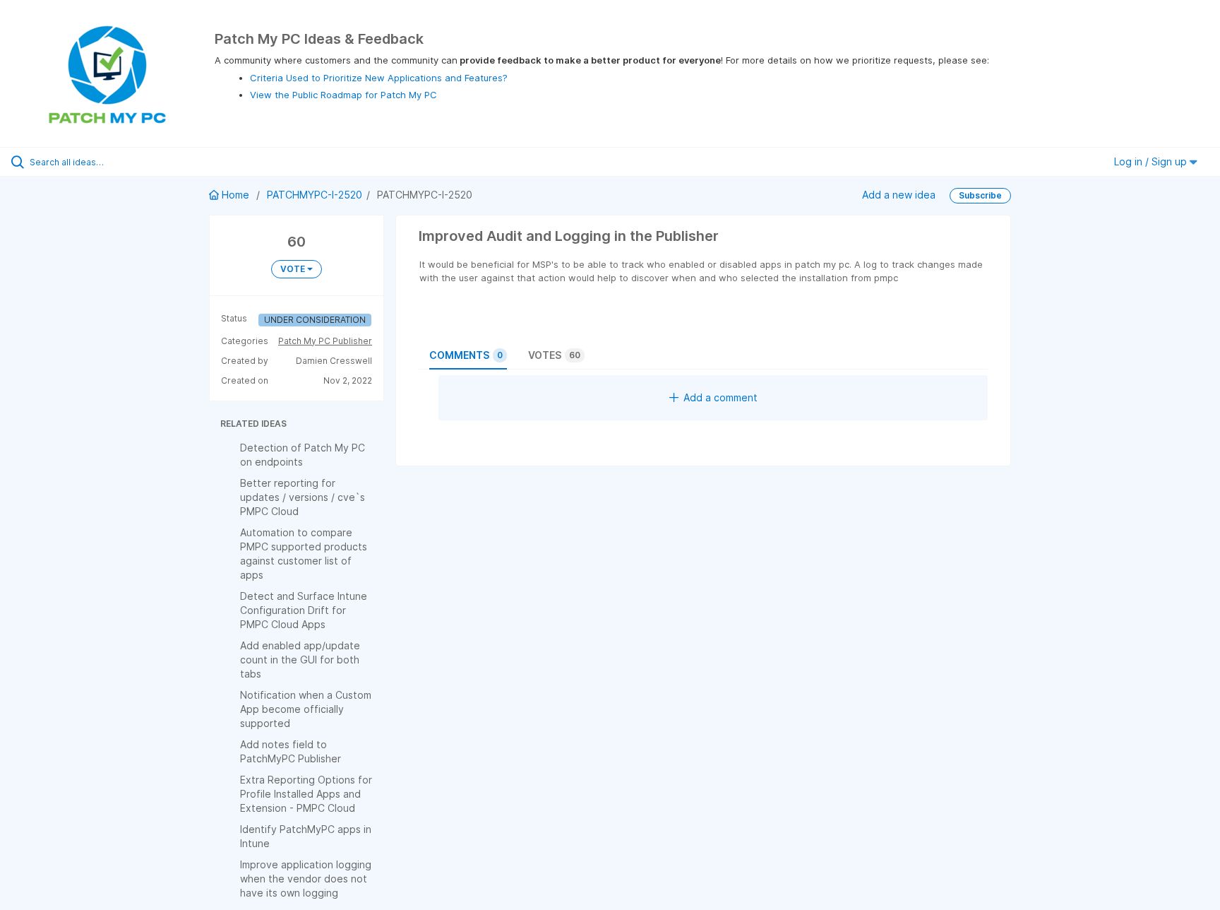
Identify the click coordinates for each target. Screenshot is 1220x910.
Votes (554, 355)
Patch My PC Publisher (325, 341)
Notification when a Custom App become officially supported (305, 709)
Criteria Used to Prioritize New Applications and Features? (379, 77)
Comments (466, 355)
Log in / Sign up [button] (1152, 161)
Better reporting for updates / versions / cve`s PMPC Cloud (302, 497)
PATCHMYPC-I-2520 (314, 195)
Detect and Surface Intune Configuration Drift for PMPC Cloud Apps (303, 610)
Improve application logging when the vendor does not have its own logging (305, 878)
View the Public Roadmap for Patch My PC (343, 94)
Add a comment (720, 397)
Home (235, 195)
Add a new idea (898, 195)
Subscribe (980, 195)
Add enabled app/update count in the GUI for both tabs (300, 659)
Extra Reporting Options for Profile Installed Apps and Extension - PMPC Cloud (306, 794)
